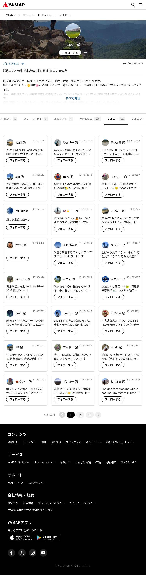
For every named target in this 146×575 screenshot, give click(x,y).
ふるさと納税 (83, 462)
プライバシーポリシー (51, 503)
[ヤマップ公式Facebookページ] (11, 553)
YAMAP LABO (129, 462)
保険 (98, 462)
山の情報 (55, 442)
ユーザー (29, 15)
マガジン (65, 462)
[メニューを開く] (140, 5)
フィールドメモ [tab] (34, 119)
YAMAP (11, 15)
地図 (43, 442)
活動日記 (13, 442)
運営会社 (13, 503)
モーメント (29, 442)
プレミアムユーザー (15, 63)
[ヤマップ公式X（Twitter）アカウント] (22, 553)
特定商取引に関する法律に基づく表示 (30, 510)
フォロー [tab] (115, 119)
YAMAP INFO (15, 483)
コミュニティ (73, 442)
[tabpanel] (73, 274)
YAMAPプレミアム (18, 462)
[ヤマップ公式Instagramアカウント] (32, 553)
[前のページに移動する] (62, 415)
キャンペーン (94, 442)
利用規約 (28, 503)
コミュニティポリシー (82, 503)
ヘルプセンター (36, 483)
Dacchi (47, 15)
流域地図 (110, 462)
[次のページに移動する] (98, 415)
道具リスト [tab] (63, 119)
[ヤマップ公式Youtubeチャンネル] (43, 553)
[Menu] (85, 52)
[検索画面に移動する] (133, 5)
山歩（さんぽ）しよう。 (120, 442)
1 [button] (70, 414)
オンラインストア (44, 462)
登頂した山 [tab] (89, 119)
